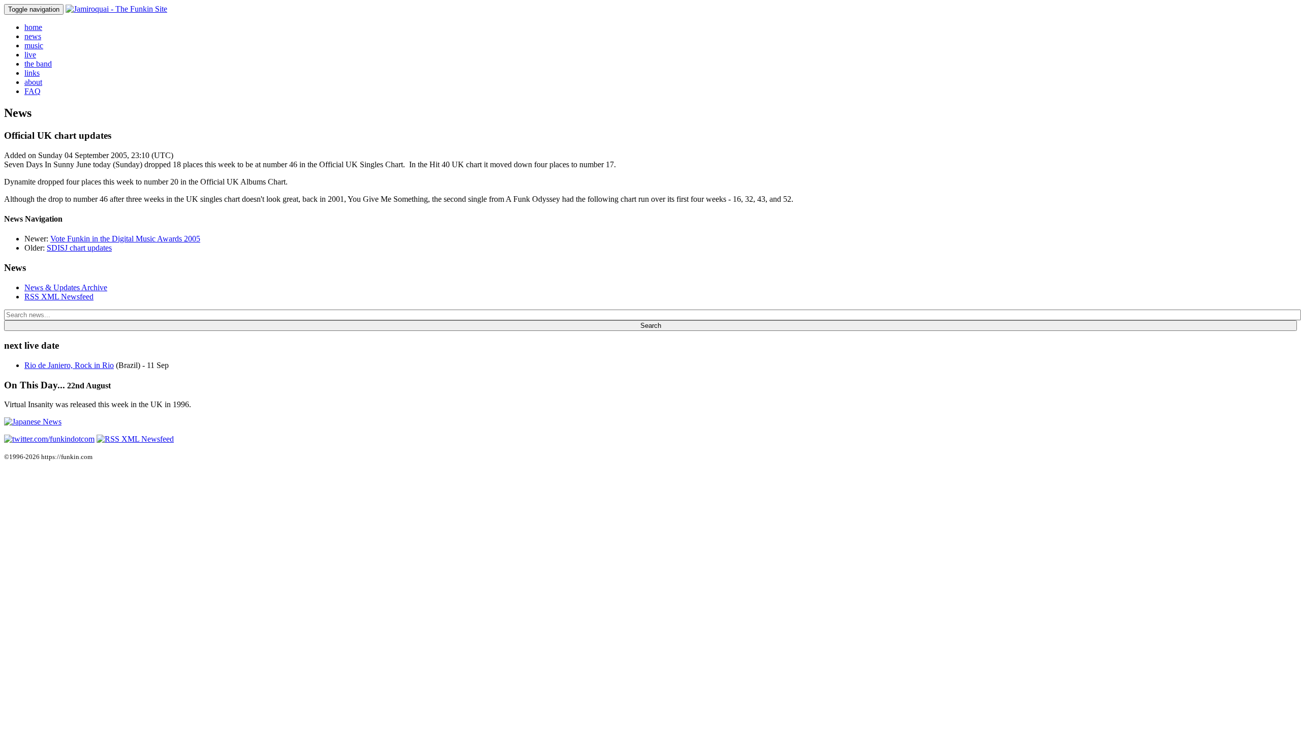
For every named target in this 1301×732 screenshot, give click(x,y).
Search (650, 325)
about (33, 82)
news (32, 36)
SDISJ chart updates (79, 247)
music (33, 45)
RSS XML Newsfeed (59, 296)
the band (38, 63)
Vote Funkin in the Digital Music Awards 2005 (125, 238)
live (30, 54)
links (32, 73)
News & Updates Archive (65, 287)
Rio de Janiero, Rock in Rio (69, 365)
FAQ (32, 91)
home (33, 27)
